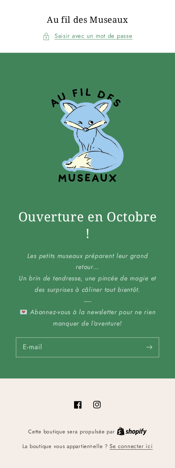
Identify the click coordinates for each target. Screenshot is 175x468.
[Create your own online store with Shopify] (132, 431)
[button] (87, 36)
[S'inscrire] (149, 347)
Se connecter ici (131, 446)
